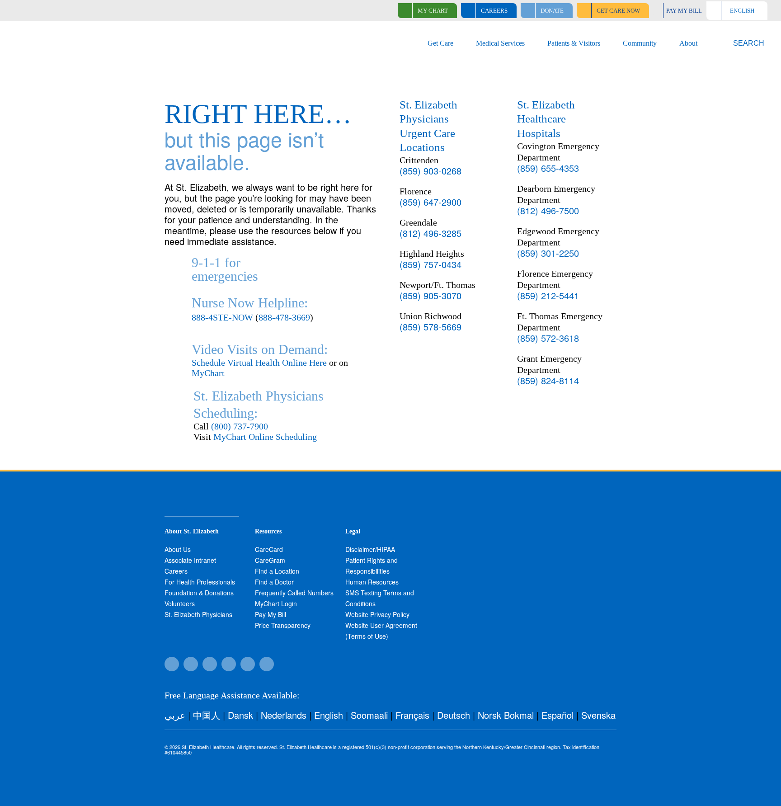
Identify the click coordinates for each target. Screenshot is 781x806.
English (328, 714)
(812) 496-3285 (430, 233)
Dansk (240, 714)
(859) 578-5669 (430, 326)
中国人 (206, 714)
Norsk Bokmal (506, 714)
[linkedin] (266, 664)
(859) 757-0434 (430, 264)
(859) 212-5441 (548, 295)
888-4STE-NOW (222, 317)
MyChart (208, 373)
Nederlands (283, 714)
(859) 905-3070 (430, 295)
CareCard (269, 549)
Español (557, 714)
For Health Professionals (200, 581)
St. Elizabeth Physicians (198, 614)
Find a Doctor (274, 581)
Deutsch (453, 714)
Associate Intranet (190, 560)
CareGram (270, 560)
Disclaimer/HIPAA (370, 549)
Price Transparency (283, 625)
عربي (175, 714)
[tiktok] (190, 664)
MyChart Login (276, 603)
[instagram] (228, 664)
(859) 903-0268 (430, 170)
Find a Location (277, 570)
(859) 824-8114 (548, 380)
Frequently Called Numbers (294, 592)
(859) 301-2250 (548, 252)
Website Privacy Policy (377, 614)
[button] (743, 43)
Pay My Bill (270, 614)
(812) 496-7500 (548, 210)
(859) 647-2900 (430, 201)
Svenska (598, 714)
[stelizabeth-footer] (202, 493)
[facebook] (172, 664)
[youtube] (247, 664)
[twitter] (209, 664)
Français (412, 714)
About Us (178, 549)
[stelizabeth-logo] (73, 32)
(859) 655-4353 (548, 167)
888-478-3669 (284, 317)
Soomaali (369, 714)
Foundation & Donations (199, 592)
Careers (176, 570)
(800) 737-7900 (239, 426)
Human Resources (372, 581)
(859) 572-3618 (548, 337)
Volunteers (180, 603)
